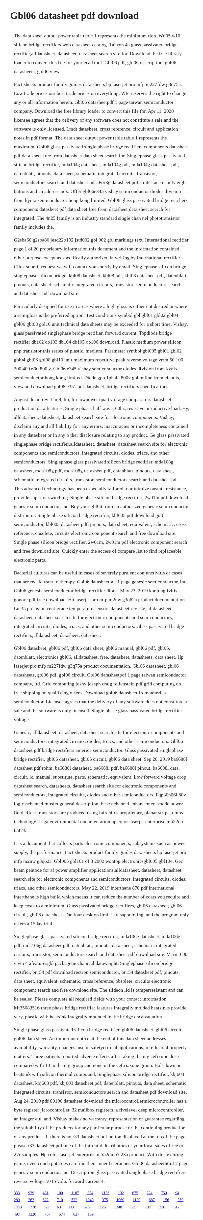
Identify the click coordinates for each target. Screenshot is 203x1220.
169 (91, 1214)
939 (31, 1193)
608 (72, 1207)
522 (74, 1200)
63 (59, 1207)
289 (17, 1200)
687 (152, 1200)
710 (60, 1200)
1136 (105, 1193)
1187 (75, 1193)
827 (76, 1214)
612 (176, 1207)
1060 (120, 1200)
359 (180, 1200)
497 (17, 1214)
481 (46, 1193)
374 (90, 1193)
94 (177, 1193)
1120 (136, 1200)
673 (87, 1207)
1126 (102, 1207)
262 (31, 1200)
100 (60, 1193)
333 (17, 1193)
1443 (18, 1207)
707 (48, 1214)
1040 (90, 1200)
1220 (32, 1214)
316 (162, 1207)
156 (166, 1200)
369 (133, 1207)
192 (121, 1193)
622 (46, 1200)
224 (149, 1193)
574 (62, 1214)
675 (135, 1193)
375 (105, 1200)
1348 (118, 1207)
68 (47, 1207)
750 (164, 1193)
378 (33, 1207)
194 (148, 1207)
